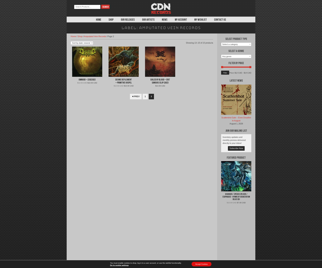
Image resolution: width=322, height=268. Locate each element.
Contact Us (220, 19)
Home (98, 19)
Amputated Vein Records (95, 36)
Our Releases (128, 19)
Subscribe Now (236, 148)
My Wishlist (200, 19)
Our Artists (148, 19)
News (164, 19)
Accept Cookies (201, 264)
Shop (111, 19)
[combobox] (236, 44)
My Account (181, 19)
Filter (225, 73)
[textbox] (236, 44)
